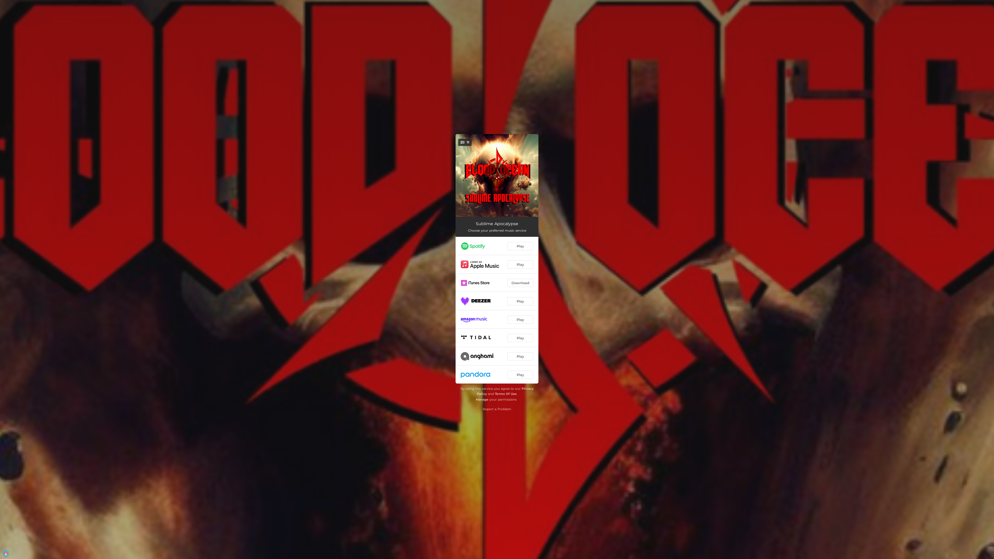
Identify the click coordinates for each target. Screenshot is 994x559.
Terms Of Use (506, 394)
